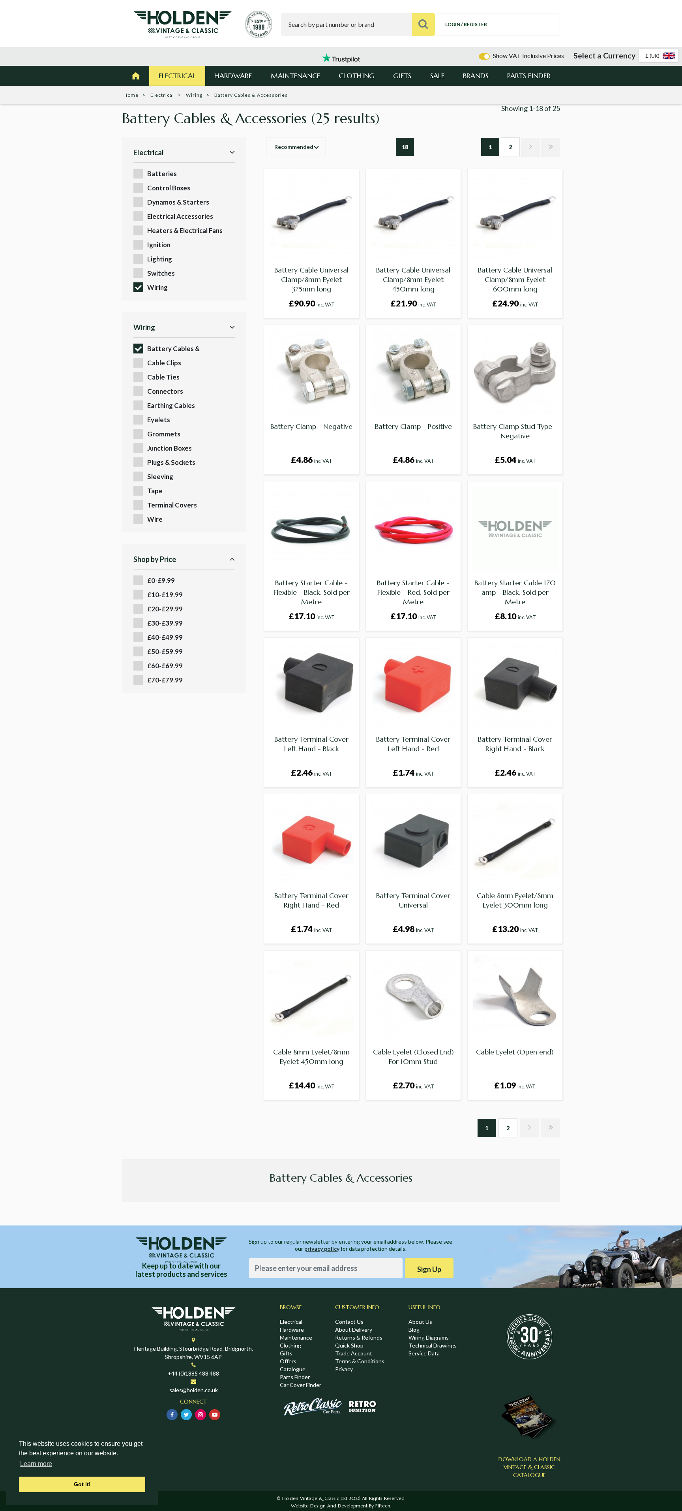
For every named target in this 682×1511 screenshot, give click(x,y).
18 (405, 147)
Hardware (233, 75)
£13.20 (515, 929)
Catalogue (292, 1369)
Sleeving (160, 476)
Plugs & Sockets (171, 462)
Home (131, 95)
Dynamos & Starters (178, 202)
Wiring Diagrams (428, 1337)
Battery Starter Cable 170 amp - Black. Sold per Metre (515, 592)
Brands (476, 75)
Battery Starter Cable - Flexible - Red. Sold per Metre (413, 592)
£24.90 (515, 303)
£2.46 (311, 772)
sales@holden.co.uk (193, 1390)
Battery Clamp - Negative (311, 426)
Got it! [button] (82, 1484)
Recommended (293, 146)
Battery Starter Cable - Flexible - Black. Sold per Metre (312, 592)
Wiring (194, 95)
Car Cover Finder (300, 1384)
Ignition (158, 245)
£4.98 (413, 929)
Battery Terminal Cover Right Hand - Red (311, 900)
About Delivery (353, 1329)
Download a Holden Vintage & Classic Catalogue (529, 1467)
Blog (414, 1329)
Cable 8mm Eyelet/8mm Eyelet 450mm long (311, 1056)
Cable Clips (164, 363)
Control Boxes (168, 188)
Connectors (165, 391)
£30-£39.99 (165, 623)
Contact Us (349, 1321)
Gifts (402, 75)
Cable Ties (163, 377)
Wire (155, 519)
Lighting (159, 259)
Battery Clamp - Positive (413, 426)
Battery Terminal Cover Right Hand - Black (515, 744)
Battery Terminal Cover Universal (413, 900)
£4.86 (311, 459)
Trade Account (353, 1353)
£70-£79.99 (165, 680)
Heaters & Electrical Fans (185, 230)
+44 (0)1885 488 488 (193, 1373)
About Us (420, 1321)
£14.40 (312, 1085)
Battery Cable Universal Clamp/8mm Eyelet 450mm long (413, 279)
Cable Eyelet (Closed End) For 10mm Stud (413, 1056)
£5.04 (515, 459)
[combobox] (659, 56)
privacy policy (321, 1248)
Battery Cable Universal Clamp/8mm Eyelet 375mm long (311, 279)
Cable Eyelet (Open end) (515, 1051)
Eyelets (158, 419)
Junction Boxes (169, 448)
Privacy (344, 1369)
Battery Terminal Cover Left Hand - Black (311, 744)
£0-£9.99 (161, 580)
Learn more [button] (36, 1463)
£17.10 (312, 616)
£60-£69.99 (165, 666)
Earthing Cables (171, 405)
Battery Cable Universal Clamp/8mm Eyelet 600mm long (515, 279)
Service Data (424, 1353)
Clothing (357, 75)
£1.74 (413, 772)
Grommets (163, 434)
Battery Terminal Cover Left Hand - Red (413, 744)
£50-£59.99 (165, 651)
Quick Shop (349, 1345)
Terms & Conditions (359, 1361)
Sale (437, 75)
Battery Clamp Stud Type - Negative (515, 431)
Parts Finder (529, 75)
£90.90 (312, 303)
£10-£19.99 (165, 594)
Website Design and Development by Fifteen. (341, 1506)
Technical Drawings (432, 1345)
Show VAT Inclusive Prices (528, 55)
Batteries (162, 173)
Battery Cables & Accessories (173, 348)
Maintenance (295, 75)
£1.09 (515, 1085)
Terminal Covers (172, 505)
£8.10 (515, 616)
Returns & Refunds (358, 1337)
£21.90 (413, 303)
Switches (161, 273)
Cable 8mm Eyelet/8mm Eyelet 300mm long (515, 900)
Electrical (177, 75)
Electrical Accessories (180, 216)
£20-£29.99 (165, 609)
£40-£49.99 (165, 637)
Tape (155, 491)
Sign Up (429, 1269)
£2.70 (413, 1085)
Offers (288, 1361)
